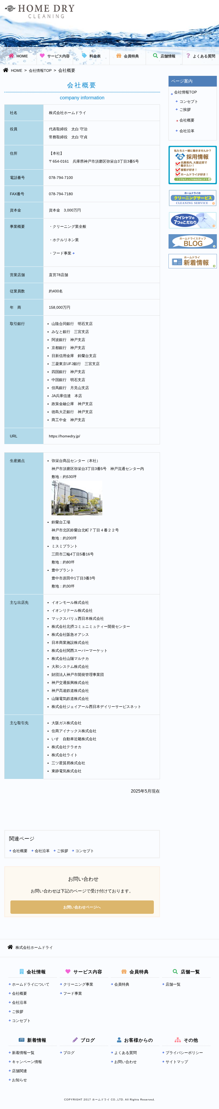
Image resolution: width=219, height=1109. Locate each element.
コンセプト (84, 851)
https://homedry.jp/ (64, 436)
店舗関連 (19, 1071)
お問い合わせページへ (82, 907)
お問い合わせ (125, 1062)
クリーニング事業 (78, 984)
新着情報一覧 (23, 1053)
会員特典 (131, 56)
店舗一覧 (173, 984)
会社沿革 (42, 851)
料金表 (95, 56)
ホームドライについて (30, 984)
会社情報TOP (40, 70)
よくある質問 (204, 56)
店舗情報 (168, 56)
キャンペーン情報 (27, 1062)
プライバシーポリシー (184, 1053)
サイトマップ (177, 1062)
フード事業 (72, 993)
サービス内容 (58, 56)
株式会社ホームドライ (34, 947)
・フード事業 (60, 253)
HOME (22, 56)
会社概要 (20, 851)
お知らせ (19, 1080)
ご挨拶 (62, 851)
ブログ (69, 1053)
